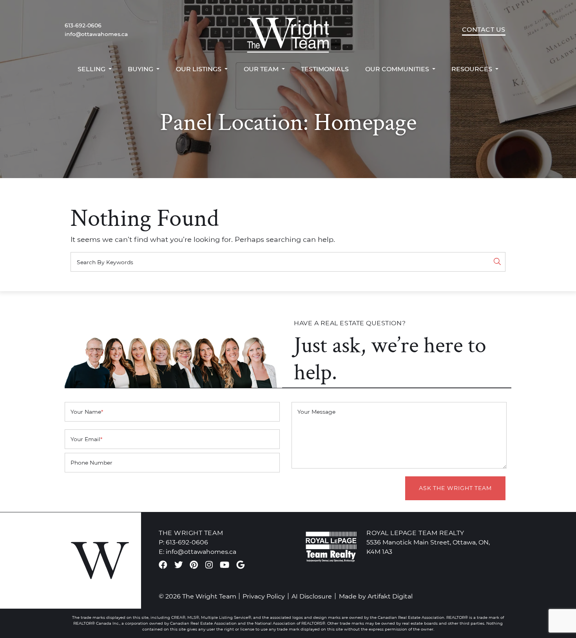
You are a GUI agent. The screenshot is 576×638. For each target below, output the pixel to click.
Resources (472, 69)
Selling (92, 69)
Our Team (262, 69)
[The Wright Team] (288, 29)
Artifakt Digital (390, 596)
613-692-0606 (83, 25)
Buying (141, 69)
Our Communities (398, 69)
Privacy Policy (264, 596)
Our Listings (199, 69)
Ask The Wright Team (455, 488)
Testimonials (325, 69)
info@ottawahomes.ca (96, 34)
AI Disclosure (312, 596)
